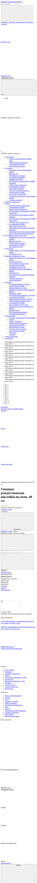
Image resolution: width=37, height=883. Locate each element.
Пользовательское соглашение (15, 711)
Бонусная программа (12, 716)
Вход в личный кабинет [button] (13, 696)
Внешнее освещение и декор (15, 256)
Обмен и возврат (11, 703)
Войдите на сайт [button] (6, 531)
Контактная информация (13, 705)
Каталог (8, 697)
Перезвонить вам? (7, 78)
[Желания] (18, 109)
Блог (6, 707)
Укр (6, 98)
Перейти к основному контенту (12, 2)
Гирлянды (8, 168)
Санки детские (10, 316)
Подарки (8, 282)
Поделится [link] (4, 582)
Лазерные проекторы (12, 202)
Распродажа (9, 338)
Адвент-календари (11, 336)
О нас (7, 699)
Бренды (7, 709)
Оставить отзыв (6, 509)
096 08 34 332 (5, 42)
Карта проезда (6, 863)
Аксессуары (9, 248)
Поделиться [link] (5, 580)
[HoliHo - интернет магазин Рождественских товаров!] (10, 610)
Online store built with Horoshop (11, 648)
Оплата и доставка (11, 701)
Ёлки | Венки (9, 157)
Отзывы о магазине (12, 712)
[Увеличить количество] (17, 561)
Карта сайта (9, 714)
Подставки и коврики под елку (16, 235)
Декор (7, 204)
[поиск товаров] (17, 13)
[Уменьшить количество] (17, 542)
